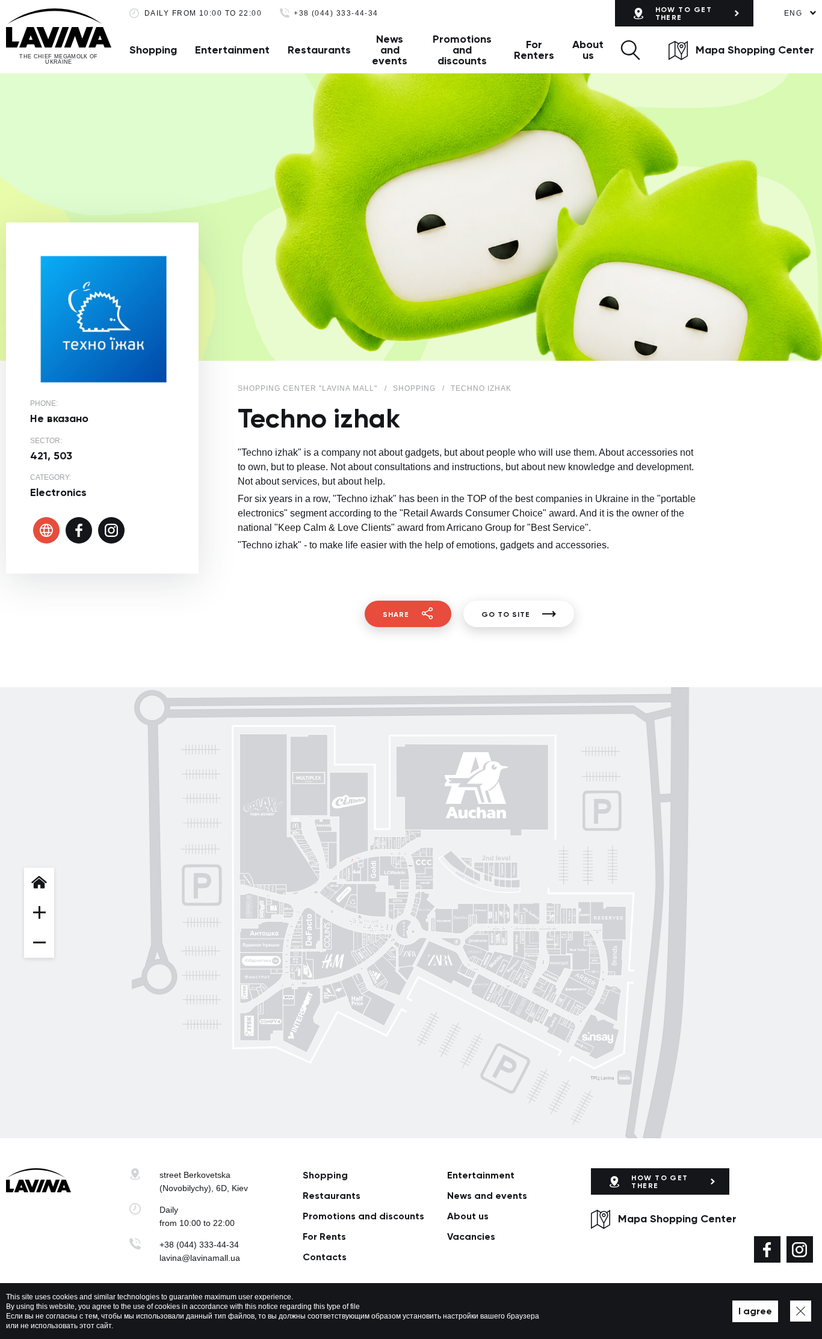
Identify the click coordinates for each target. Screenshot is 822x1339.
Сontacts (325, 1257)
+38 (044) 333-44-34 (336, 13)
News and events (389, 49)
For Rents (324, 1236)
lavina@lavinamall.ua (199, 1258)
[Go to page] (46, 530)
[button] (630, 49)
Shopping (153, 50)
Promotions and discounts (462, 49)
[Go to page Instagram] (799, 1249)
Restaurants (319, 50)
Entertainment (232, 50)
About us (588, 50)
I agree (755, 1311)
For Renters (534, 50)
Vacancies (471, 1236)
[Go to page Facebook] (767, 1249)
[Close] (800, 1311)
